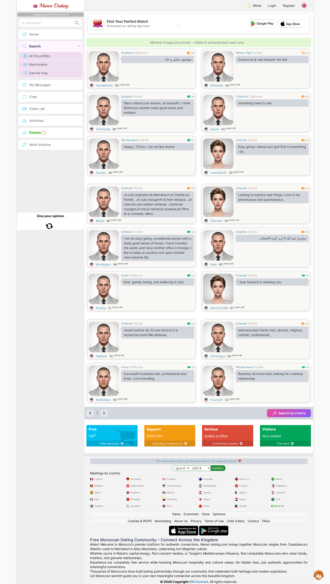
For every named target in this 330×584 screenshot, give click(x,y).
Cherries (216, 221)
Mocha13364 (219, 308)
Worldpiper (103, 264)
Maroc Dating (53, 5)
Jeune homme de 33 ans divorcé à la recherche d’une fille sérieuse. (151, 332)
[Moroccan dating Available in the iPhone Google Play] (213, 528)
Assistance (319, 575)
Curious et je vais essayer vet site (262, 59)
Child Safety (236, 521)
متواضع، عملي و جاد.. (177, 59)
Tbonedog (103, 129)
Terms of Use (214, 521)
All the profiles (39, 56)
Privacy (196, 521)
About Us (181, 521)
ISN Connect (198, 582)
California (140, 53)
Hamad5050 (104, 85)
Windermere (129, 140)
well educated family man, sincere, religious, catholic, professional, (270, 332)
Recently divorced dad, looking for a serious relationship (270, 376)
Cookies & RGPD (140, 521)
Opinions (219, 514)
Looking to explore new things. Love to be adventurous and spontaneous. (269, 197)
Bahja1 (100, 221)
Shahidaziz (103, 399)
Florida (257, 53)
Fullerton (242, 96)
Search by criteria (292, 413)
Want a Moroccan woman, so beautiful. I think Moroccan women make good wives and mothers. (157, 107)
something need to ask (255, 103)
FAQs (266, 521)
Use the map (38, 73)
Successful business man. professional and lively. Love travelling (155, 376)
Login (272, 5)
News (176, 514)
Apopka (126, 96)
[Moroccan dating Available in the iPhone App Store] (184, 528)
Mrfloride (216, 85)
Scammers (191, 514)
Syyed (214, 129)
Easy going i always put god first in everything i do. (272, 149)
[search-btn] (77, 23)
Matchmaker (38, 64)
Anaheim (127, 53)
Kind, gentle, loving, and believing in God (154, 282)
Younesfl (216, 399)
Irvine (125, 275)
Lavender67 (218, 172)
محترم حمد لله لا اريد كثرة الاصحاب (282, 238)
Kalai (213, 264)
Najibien (101, 356)
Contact (253, 521)
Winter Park (244, 53)
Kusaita (101, 172)
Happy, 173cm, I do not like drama (149, 147)
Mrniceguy (217, 356)
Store (206, 514)
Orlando (241, 140)
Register (289, 5)
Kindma (101, 308)
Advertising (163, 521)
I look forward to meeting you (259, 282)
